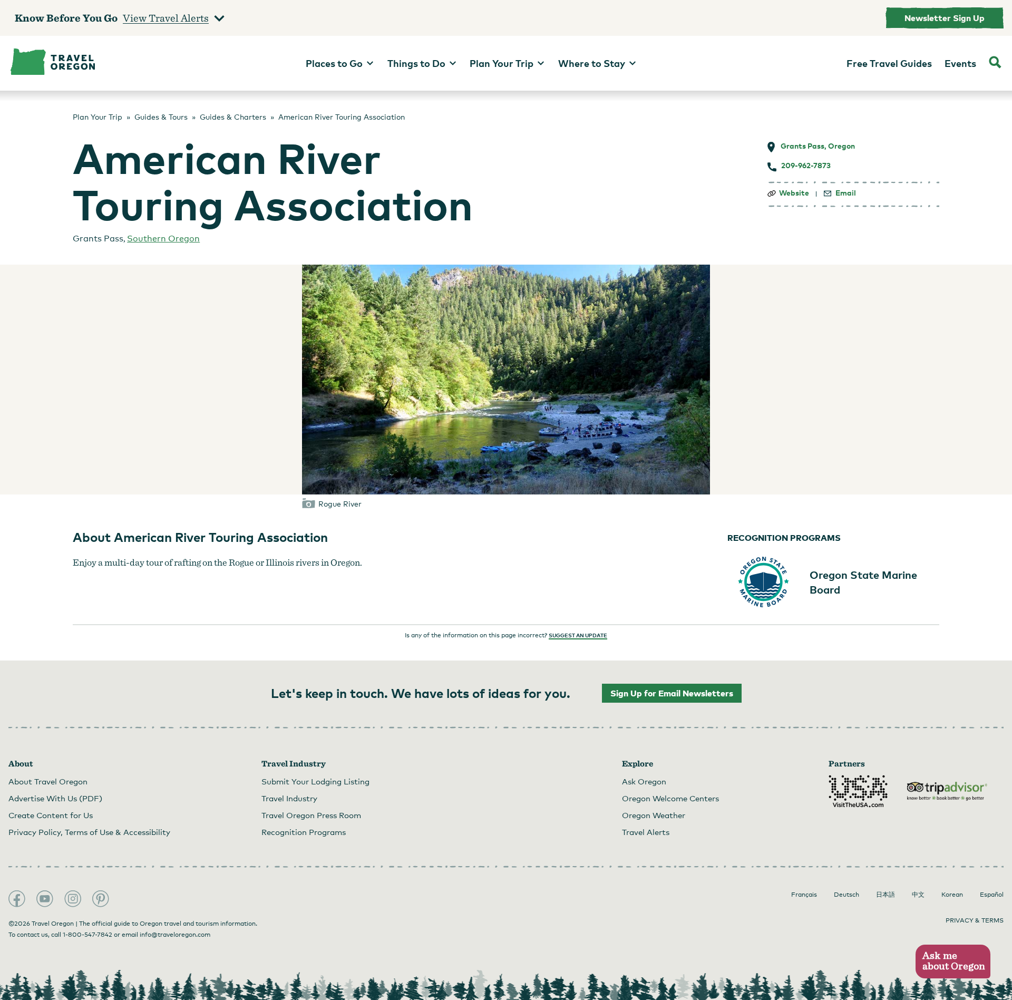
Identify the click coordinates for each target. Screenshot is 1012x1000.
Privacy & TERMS (975, 920)
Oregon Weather (653, 815)
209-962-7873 (806, 165)
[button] (952, 962)
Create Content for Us (50, 815)
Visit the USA (858, 791)
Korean (952, 894)
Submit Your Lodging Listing (315, 781)
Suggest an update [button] (578, 635)
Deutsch (846, 894)
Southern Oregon (163, 239)
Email (845, 193)
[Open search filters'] (995, 63)
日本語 (885, 894)
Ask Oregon (644, 781)
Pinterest (100, 898)
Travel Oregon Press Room (311, 815)
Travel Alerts (645, 832)
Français (804, 894)
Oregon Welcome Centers (670, 798)
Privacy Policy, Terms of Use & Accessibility (89, 832)
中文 (918, 894)
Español (992, 894)
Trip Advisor (947, 791)
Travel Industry (289, 798)
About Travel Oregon (47, 781)
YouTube (44, 898)
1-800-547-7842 (87, 934)
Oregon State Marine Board (863, 582)
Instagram (72, 898)
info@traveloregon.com (175, 934)
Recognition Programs (303, 832)
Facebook (16, 898)
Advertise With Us (55, 798)
